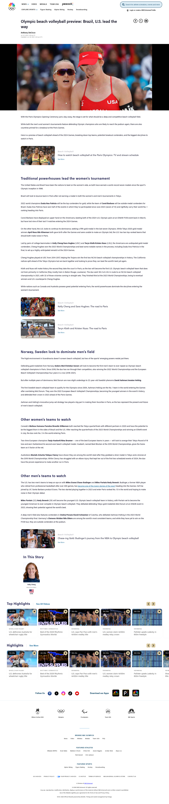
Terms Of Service (95, 776)
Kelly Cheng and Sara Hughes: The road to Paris (83, 307)
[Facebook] (50, 693)
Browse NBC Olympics (84, 735)
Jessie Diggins (97, 751)
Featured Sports (84, 764)
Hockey (90, 767)
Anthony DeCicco (28, 33)
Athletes (79, 738)
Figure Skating (80, 767)
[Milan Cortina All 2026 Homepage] (14, 6)
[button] (25, 4)
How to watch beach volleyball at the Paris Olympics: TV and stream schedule (98, 155)
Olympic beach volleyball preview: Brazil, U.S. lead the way (69, 24)
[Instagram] (63, 693)
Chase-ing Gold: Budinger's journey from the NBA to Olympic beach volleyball (98, 538)
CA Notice (82, 776)
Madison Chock (75, 751)
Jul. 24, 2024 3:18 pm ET (28, 35)
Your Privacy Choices (68, 776)
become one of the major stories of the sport (96, 486)
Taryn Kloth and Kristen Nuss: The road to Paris (82, 328)
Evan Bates (63, 751)
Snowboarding (100, 767)
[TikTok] (70, 693)
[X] (56, 693)
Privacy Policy (49, 776)
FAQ (103, 738)
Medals (87, 738)
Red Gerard (79, 755)
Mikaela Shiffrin (52, 751)
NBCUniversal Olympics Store (114, 776)
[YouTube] (77, 693)
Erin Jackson (90, 755)
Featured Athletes (84, 748)
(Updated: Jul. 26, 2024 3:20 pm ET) (31, 37)
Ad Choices (37, 776)
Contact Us (132, 776)
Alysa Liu (119, 751)
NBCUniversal (88, 783)
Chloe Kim (86, 751)
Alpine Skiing (68, 767)
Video (72, 738)
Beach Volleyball (31, 587)
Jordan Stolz (109, 751)
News (66, 738)
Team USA (96, 738)
